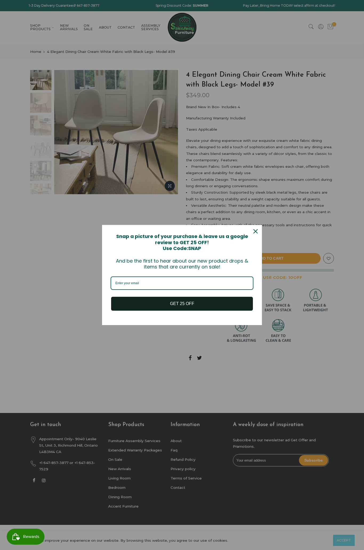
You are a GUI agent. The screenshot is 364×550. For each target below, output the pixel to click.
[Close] (255, 231)
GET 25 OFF (182, 303)
